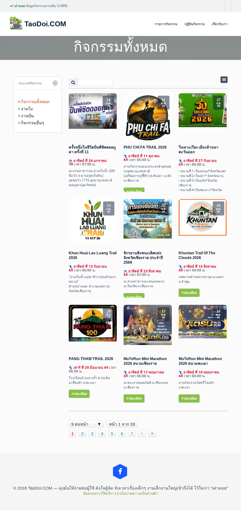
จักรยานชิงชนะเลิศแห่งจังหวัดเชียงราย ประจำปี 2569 (143, 257)
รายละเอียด (134, 191)
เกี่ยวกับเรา (220, 24)
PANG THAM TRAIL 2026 (91, 359)
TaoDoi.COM (44, 24)
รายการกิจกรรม (166, 24)
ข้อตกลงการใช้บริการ (99, 493)
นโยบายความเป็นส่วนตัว (138, 493)
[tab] (37, 83)
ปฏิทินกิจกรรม (195, 24)
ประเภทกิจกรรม (30, 83)
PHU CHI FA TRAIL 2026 (145, 147)
